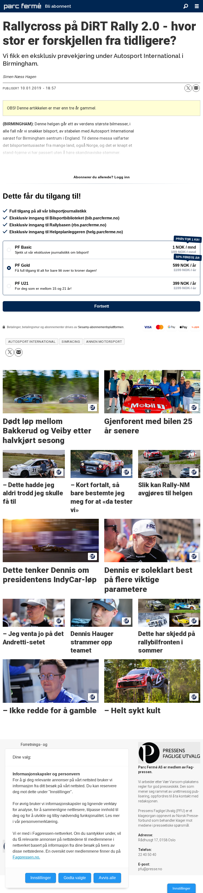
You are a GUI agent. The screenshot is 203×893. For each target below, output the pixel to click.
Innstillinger (181, 888)
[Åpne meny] (196, 6)
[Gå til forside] (22, 6)
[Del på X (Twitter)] (188, 88)
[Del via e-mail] (196, 88)
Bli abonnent (58, 6)
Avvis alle (107, 878)
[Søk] (186, 6)
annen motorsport (104, 341)
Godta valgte (75, 878)
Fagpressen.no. (26, 857)
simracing (71, 341)
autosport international (32, 341)
